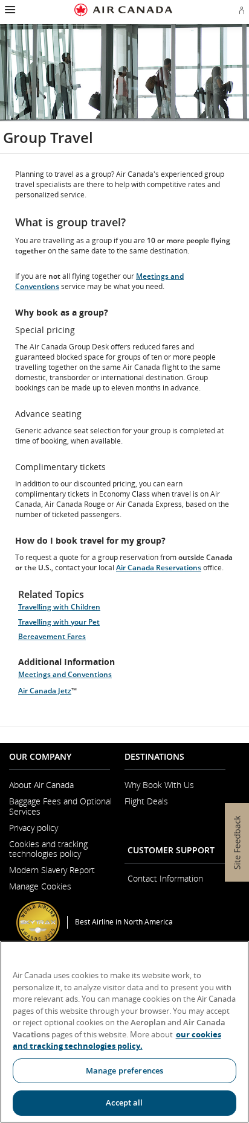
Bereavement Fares (52, 636)
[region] (124, 1032)
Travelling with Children (59, 607)
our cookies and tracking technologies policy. (117, 1040)
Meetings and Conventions (65, 674)
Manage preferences (124, 1070)
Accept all (124, 1102)
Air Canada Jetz (44, 691)
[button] (9, 10)
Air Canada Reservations (158, 567)
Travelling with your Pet (59, 622)
